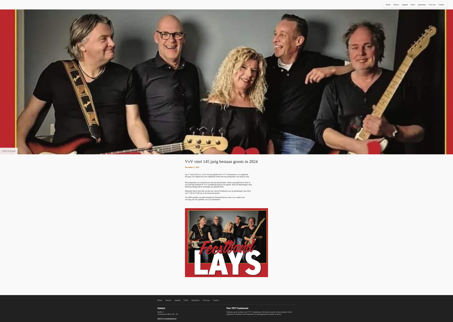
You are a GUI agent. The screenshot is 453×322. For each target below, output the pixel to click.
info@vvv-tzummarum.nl (166, 319)
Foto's (413, 5)
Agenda (405, 5)
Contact (441, 5)
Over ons (432, 5)
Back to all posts (9, 151)
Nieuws (396, 5)
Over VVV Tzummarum (237, 308)
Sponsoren (422, 5)
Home (388, 5)
